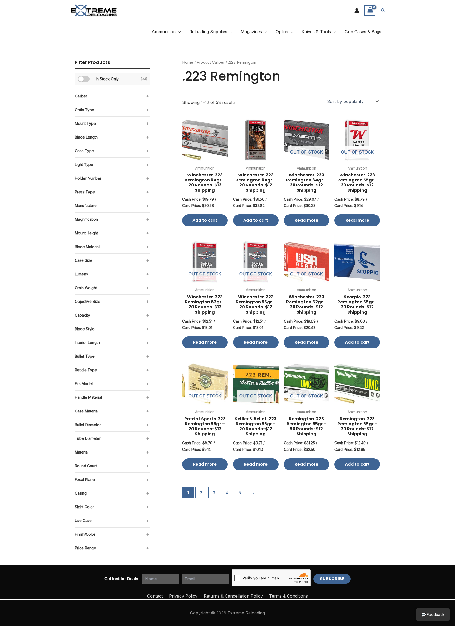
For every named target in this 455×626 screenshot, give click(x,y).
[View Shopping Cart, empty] (369, 10)
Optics (282, 31)
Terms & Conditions (288, 596)
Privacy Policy (183, 596)
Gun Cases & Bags (363, 31)
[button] (383, 10)
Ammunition (164, 31)
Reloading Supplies (208, 31)
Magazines (251, 31)
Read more (306, 220)
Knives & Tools (316, 31)
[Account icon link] (356, 10)
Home (187, 62)
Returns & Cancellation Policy (233, 596)
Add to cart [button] (204, 220)
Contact (155, 596)
